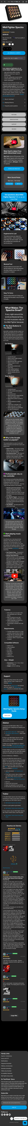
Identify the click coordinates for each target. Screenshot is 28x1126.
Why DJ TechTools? (9, 99)
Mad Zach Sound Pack (19, 779)
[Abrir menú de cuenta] (23, 1)
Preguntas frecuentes (6, 1063)
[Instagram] (5, 1115)
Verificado (13, 863)
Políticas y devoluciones (6, 1066)
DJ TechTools (7, 29)
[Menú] (1, 1)
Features (14, 114)
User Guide (7, 715)
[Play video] (14, 208)
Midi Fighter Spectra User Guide (13, 802)
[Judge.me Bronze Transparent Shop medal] (13, 859)
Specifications (14, 119)
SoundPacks (15, 548)
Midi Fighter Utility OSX (11, 731)
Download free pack (14, 168)
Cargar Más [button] (14, 1015)
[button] (6, 32)
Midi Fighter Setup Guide (7, 1075)
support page (14, 685)
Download (9, 183)
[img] (6, 875)
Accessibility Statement (6, 1073)
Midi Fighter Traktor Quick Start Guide (14, 808)
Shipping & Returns (9, 102)
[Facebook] (2, 1115)
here (6, 766)
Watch (18, 183)
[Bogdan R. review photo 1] (6, 991)
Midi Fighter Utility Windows (12, 733)
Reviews (14, 129)
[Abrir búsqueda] (4, 1)
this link (10, 683)
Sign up (14, 1107)
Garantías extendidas (6, 1068)
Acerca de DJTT (5, 1058)
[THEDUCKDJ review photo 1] (6, 968)
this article (15, 768)
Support (14, 124)
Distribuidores (4, 1061)
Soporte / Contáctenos (6, 1056)
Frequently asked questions (11, 105)
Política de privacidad (6, 1071)
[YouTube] (10, 1115)
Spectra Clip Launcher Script (14, 777)
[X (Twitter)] (7, 1115)
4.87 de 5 (18, 828)
